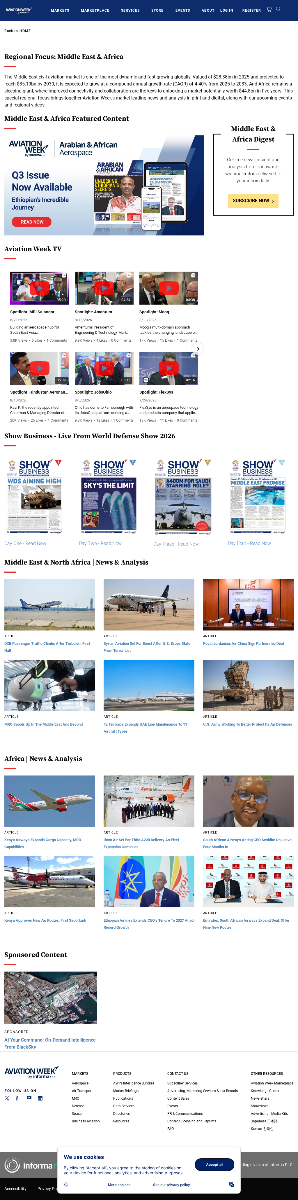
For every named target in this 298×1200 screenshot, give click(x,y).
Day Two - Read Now (100, 543)
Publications (123, 1098)
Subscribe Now (251, 200)
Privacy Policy (50, 1188)
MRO (75, 1098)
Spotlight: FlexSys (156, 392)
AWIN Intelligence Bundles (133, 1083)
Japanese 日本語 (264, 1121)
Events (182, 10)
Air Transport (82, 1091)
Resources (121, 1121)
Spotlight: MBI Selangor (32, 312)
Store (157, 10)
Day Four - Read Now (249, 543)
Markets (60, 10)
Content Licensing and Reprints (191, 1121)
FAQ (170, 1129)
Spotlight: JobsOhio (93, 392)
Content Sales (178, 1098)
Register (251, 10)
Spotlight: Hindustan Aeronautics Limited (39, 392)
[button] (11, 349)
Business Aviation (86, 1121)
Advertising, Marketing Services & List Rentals (202, 1091)
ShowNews (259, 1106)
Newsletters (260, 1098)
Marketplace (95, 10)
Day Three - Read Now (176, 544)
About (208, 10)
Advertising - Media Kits (269, 1114)
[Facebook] (18, 1099)
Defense (78, 1106)
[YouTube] (29, 1099)
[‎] (104, 185)
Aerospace (80, 1083)
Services (130, 10)
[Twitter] (7, 1099)
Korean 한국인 (262, 1129)
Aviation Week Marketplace (272, 1083)
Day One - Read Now (25, 543)
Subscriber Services (182, 1083)
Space (76, 1114)
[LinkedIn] (40, 1099)
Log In (226, 10)
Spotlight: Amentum (93, 312)
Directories (121, 1114)
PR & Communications (185, 1114)
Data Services (123, 1106)
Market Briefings (126, 1091)
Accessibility (15, 1188)
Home (25, 31)
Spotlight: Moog (154, 312)
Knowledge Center (265, 1091)
